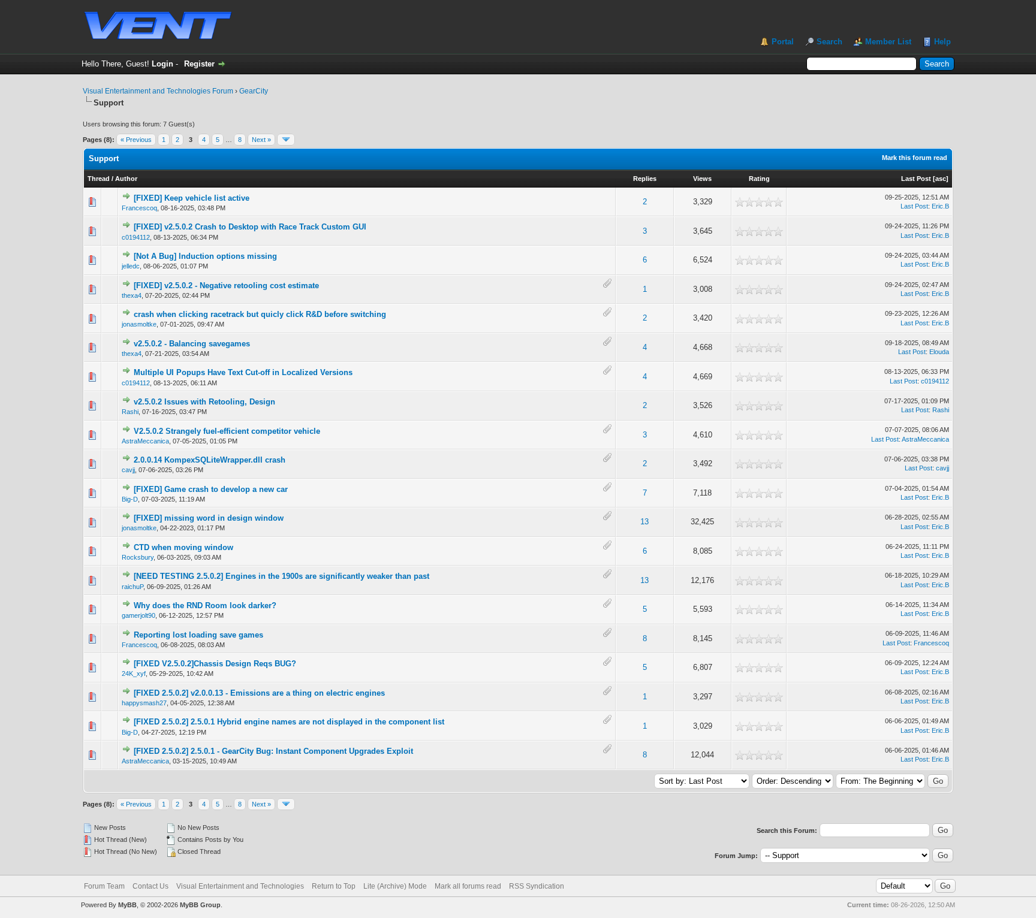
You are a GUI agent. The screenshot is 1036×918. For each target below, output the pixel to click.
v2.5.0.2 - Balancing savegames (192, 343)
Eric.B (940, 206)
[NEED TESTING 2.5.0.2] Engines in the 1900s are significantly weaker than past (281, 576)
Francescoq (139, 208)
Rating (759, 178)
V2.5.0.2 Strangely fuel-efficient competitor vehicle (227, 431)
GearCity (253, 91)
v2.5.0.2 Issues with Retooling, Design (204, 401)
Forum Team (104, 886)
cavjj (128, 469)
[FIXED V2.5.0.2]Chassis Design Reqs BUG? (215, 663)
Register (199, 63)
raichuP (132, 586)
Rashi (130, 411)
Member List (888, 41)
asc (940, 178)
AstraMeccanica (145, 441)
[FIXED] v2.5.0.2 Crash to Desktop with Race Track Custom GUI (250, 226)
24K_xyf (134, 673)
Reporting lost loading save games (198, 634)
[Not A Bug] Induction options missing (205, 256)
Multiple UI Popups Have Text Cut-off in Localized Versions (243, 372)
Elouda (939, 351)
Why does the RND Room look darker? (205, 605)
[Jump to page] (286, 140)
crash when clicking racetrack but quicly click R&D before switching (260, 314)
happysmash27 (144, 702)
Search (829, 41)
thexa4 (131, 295)
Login (162, 63)
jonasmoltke (139, 324)
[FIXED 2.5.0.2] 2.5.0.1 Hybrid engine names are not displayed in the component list (289, 721)
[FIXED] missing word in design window (209, 518)
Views (702, 178)
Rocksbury (137, 557)
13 (644, 521)
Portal (783, 41)
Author (126, 178)
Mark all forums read (468, 886)
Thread (99, 178)
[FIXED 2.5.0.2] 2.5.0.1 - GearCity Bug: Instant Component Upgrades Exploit (273, 751)
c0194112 (136, 237)
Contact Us (150, 886)
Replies (644, 178)
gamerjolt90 (138, 615)
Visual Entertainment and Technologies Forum (158, 91)
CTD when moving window (183, 547)
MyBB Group (200, 904)
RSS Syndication (536, 886)
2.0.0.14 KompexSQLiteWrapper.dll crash (209, 459)
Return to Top (334, 886)
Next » (261, 139)
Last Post (916, 178)
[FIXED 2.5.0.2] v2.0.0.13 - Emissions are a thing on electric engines (259, 693)
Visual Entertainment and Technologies (240, 886)
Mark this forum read (914, 157)
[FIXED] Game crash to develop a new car (211, 489)
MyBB (127, 904)
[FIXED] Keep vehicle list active (191, 198)
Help (942, 41)
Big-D (130, 499)
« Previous (136, 139)
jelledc (131, 266)
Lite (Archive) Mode (395, 886)
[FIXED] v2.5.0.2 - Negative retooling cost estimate (226, 285)
